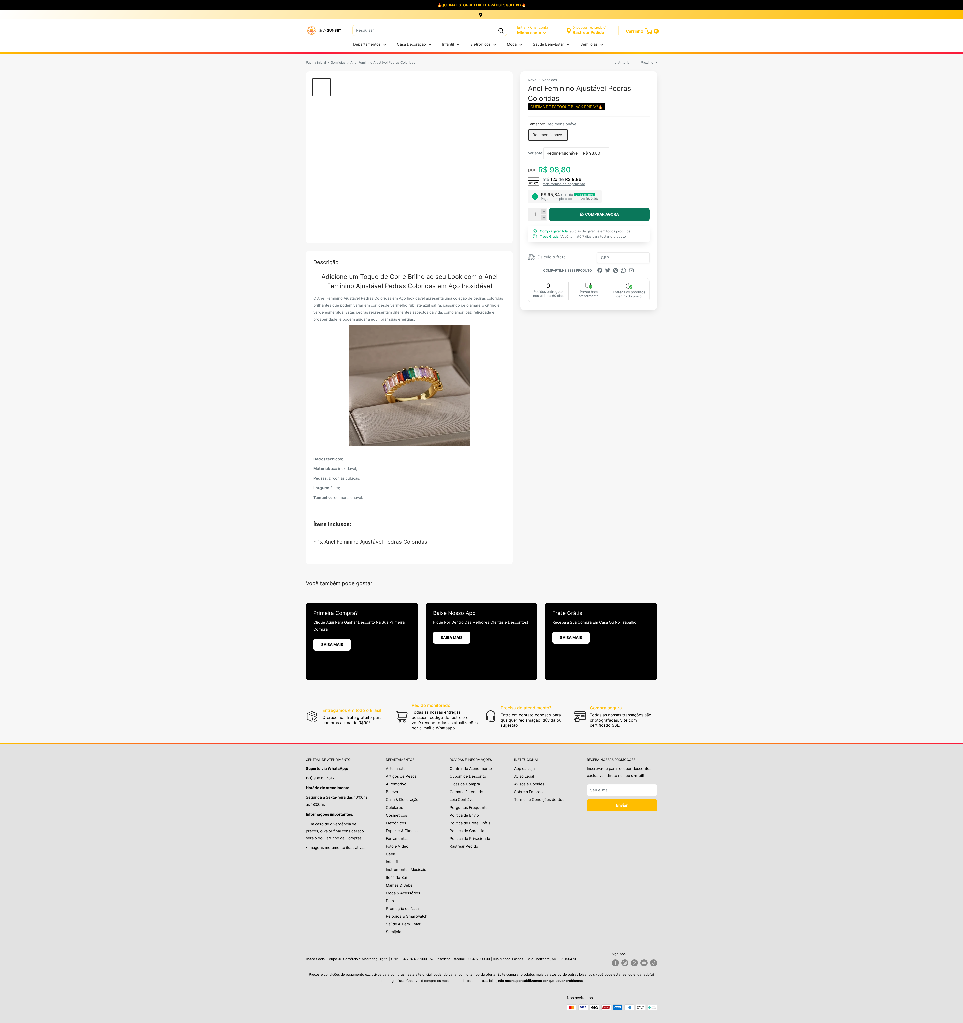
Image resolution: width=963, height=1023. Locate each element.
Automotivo (396, 784)
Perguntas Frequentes (470, 807)
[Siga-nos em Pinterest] (634, 962)
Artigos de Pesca (401, 776)
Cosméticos (396, 815)
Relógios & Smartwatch (406, 916)
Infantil (448, 44)
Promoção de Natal (403, 908)
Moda (512, 44)
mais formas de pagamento (564, 184)
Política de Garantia (467, 830)
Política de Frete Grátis (470, 823)
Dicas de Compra (465, 784)
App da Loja (524, 768)
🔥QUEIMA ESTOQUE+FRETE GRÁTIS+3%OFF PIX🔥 (481, 5)
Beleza (392, 791)
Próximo (647, 62)
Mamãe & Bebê (399, 885)
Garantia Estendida (466, 791)
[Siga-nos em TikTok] (653, 962)
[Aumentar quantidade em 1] (543, 211)
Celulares (394, 807)
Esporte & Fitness (402, 830)
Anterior (624, 62)
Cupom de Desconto (468, 776)
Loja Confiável (462, 799)
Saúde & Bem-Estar (403, 924)
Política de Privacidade (470, 838)
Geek (390, 854)
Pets (390, 900)
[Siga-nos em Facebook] (615, 962)
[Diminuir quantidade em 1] (543, 217)
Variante (535, 153)
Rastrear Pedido (464, 846)
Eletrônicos (480, 44)
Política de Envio (464, 815)
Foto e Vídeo (397, 846)
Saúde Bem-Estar (548, 44)
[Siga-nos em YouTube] (644, 962)
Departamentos (367, 44)
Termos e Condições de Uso (539, 799)
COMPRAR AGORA (602, 214)
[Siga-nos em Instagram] (624, 962)
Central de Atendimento (471, 768)
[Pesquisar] (501, 30)
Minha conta (529, 32)
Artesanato (396, 768)
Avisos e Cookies (529, 784)
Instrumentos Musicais (406, 869)
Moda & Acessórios (403, 893)
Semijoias (589, 44)
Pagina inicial (316, 62)
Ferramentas (397, 838)
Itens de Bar (396, 877)
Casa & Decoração (402, 799)
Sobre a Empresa (529, 791)
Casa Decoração (411, 44)
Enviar (622, 805)
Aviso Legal (524, 776)
